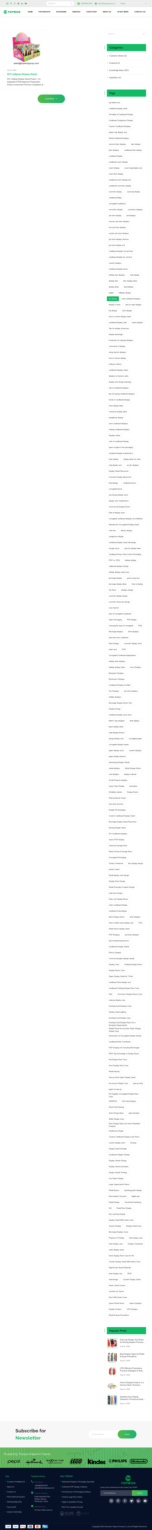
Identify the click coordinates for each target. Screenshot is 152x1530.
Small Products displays (118, 780)
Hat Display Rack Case (118, 1060)
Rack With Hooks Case (118, 1297)
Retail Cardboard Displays (119, 138)
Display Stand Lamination (118, 1167)
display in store (114, 305)
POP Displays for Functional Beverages (124, 1048)
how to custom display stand (120, 317)
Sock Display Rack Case (118, 1065)
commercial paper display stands (121, 958)
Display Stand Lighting (117, 1012)
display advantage (116, 334)
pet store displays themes (119, 239)
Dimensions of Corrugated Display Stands (125, 1036)
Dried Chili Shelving (116, 1107)
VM (110, 1208)
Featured (113, 63)
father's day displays (117, 721)
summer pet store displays (119, 221)
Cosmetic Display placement (120, 477)
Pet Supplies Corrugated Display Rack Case (124, 1095)
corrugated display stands (119, 744)
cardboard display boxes (118, 269)
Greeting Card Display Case (120, 1018)
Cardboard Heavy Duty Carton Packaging (125, 554)
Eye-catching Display (117, 1214)
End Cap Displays (129, 1101)
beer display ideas (130, 281)
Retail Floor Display (124, 1208)
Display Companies (135, 1244)
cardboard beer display (133, 150)
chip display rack (115, 465)
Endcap (133, 1143)
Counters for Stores (116, 1291)
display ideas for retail (132, 459)
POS (140, 923)
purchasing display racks (118, 495)
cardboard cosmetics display (120, 186)
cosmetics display (116, 210)
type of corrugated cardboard (120, 614)
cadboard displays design (118, 566)
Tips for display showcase (119, 328)
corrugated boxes (115, 489)
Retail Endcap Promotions (119, 1315)
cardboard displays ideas (118, 370)
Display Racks (132, 792)
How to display (137, 584)
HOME (30, 12)
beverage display (115, 578)
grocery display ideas (132, 548)
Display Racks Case (117, 970)
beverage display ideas (118, 584)
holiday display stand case (119, 572)
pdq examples (134, 1113)
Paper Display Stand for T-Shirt (121, 976)
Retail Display (114, 1202)
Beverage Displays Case (118, 1232)
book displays (135, 917)
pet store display (115, 215)
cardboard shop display (118, 911)
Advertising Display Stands (119, 762)
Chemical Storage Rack (118, 846)
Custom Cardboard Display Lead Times (124, 1137)
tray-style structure (116, 804)
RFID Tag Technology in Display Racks (124, 1054)
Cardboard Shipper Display (119, 1155)
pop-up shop (138, 1083)
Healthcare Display (116, 1131)
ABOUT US (107, 12)
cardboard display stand (118, 108)
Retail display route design (119, 875)
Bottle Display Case (116, 1119)
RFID (129, 1274)
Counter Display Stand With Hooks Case (124, 1262)
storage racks (114, 548)
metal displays (114, 768)
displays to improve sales (118, 376)
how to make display (133, 305)
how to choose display (117, 358)
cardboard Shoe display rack (120, 982)
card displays (114, 774)
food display (113, 483)
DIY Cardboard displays (118, 834)
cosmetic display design (118, 596)
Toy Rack (112, 590)
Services (10, 1507)
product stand (114, 869)
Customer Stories (116, 56)
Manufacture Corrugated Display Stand (124, 525)
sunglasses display (116, 536)
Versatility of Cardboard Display (121, 114)
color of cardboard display (119, 441)
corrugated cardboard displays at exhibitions (126, 519)
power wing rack (133, 578)
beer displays (114, 150)
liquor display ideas (116, 727)
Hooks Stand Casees (117, 1285)
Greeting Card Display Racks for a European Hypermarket (122, 1024)
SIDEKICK (113, 1101)
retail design (113, 1279)
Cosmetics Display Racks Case (129, 994)
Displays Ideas (114, 435)
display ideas (114, 287)
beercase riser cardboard (118, 637)
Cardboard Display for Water (120, 685)
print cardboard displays (131, 299)
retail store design (115, 893)
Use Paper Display (116, 1178)
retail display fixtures (117, 733)
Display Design (115, 709)
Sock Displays (135, 667)
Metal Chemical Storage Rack (120, 851)
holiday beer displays (117, 275)
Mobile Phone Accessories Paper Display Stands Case (125, 1029)
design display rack (116, 739)
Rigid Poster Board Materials (120, 1268)
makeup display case (117, 1000)
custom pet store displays (119, 233)
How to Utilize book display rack (121, 923)
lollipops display (125, 293)
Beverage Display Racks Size (120, 703)
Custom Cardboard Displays (120, 126)
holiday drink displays (117, 661)
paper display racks (116, 750)
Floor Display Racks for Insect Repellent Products (124, 1125)
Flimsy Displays (115, 953)
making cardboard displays (119, 429)
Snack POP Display (116, 840)
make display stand (116, 1250)
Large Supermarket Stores (119, 1184)
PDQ (140, 626)
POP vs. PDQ (114, 560)
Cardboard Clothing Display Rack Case (124, 988)
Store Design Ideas (116, 1113)
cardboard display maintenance (121, 453)
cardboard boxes (129, 483)
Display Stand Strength (118, 1149)
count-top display (133, 192)
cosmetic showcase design (119, 602)
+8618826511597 (41, 1485)
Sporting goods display (133, 1190)
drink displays (133, 632)
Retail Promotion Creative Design (122, 887)
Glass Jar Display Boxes (118, 899)
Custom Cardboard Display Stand (122, 816)
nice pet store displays (117, 227)
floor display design (135, 863)
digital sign (136, 1196)
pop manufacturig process (119, 941)
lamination (133, 786)
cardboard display (116, 156)
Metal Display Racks (133, 768)
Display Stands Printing (118, 1172)
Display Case (114, 964)
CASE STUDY (91, 12)
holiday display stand (117, 667)
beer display (135, 144)
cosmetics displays (135, 210)
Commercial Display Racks (119, 507)
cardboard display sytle (118, 322)
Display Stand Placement (118, 471)
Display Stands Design (117, 1161)
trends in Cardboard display (119, 400)
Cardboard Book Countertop (120, 1042)
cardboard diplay (115, 198)
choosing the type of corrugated (121, 626)
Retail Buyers (114, 1190)
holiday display (130, 560)
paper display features (117, 756)
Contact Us (11, 1492)
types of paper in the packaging (121, 447)
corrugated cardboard (117, 204)
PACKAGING (61, 12)
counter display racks (117, 1143)
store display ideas (116, 406)
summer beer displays (117, 144)
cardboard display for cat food (120, 257)
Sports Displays (135, 1303)
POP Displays (114, 935)
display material (130, 774)
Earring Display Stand (117, 828)
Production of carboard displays (121, 340)
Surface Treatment (116, 863)
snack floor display (116, 174)
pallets (111, 293)
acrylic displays (133, 465)
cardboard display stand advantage (122, 542)
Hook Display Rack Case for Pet (121, 1256)
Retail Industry (114, 1071)
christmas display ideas (118, 412)
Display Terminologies (117, 810)
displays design (127, 590)
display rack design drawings (120, 382)
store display (127, 311)
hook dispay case (136, 1238)
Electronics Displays (117, 679)
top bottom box (114, 103)
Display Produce (115, 1309)
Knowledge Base (116, 70)
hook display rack (115, 1274)
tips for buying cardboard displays (122, 394)
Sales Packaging (115, 620)
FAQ (110, 994)
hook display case (116, 1244)
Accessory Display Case (118, 1083)
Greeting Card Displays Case (120, 1006)
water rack (113, 649)
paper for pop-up (115, 1089)
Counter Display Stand (131, 1279)
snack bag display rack (133, 168)
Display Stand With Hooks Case (121, 1220)
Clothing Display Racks (133, 964)
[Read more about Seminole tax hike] (7, 3)
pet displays (131, 215)
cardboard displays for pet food (121, 251)
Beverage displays (116, 632)
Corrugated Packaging (117, 857)
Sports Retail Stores (116, 1303)
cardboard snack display (118, 162)
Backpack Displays (116, 673)
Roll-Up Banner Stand (117, 798)
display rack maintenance (119, 501)
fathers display (126, 530)
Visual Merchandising (132, 1202)
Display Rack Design (117, 881)
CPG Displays (132, 1309)
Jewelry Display (115, 1226)
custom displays (135, 750)
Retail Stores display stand (119, 929)
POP (124, 649)
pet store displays (131, 691)
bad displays (129, 287)
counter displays (115, 263)
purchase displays (132, 935)
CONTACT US (139, 12)
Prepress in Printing (116, 1238)
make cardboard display (118, 905)
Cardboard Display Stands (119, 947)
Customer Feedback (15, 1482)
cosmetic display (115, 192)
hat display (113, 311)
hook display (114, 459)
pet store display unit (117, 245)
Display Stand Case (134, 1226)
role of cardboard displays (119, 388)
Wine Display (114, 643)
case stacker (114, 608)
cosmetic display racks (133, 643)
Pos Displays (114, 691)
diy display (113, 299)
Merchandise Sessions (118, 1196)
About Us (10, 1487)
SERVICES (76, 12)
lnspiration (113, 78)
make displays (137, 322)
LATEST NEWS (122, 12)
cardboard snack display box (120, 180)
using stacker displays (117, 352)
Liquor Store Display (116, 786)
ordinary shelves (115, 364)
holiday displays (115, 697)
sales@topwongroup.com (106, 3)
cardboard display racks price (120, 715)
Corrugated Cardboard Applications (122, 655)
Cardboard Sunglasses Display (121, 120)
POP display (132, 620)
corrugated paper (135, 739)
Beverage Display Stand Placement (122, 822)
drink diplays (134, 721)
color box (112, 530)
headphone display (116, 418)
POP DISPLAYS (44, 12)
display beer (113, 281)
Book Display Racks (117, 917)
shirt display (134, 275)
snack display (114, 168)
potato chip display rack (118, 132)
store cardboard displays (118, 424)
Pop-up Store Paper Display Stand (122, 1077)
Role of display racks (117, 513)
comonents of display (117, 346)
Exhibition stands (115, 792)
